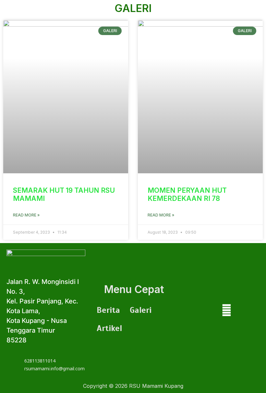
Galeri (140, 310)
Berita (108, 310)
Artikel (109, 328)
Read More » (26, 215)
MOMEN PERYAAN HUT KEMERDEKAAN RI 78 (187, 194)
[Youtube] (227, 312)
